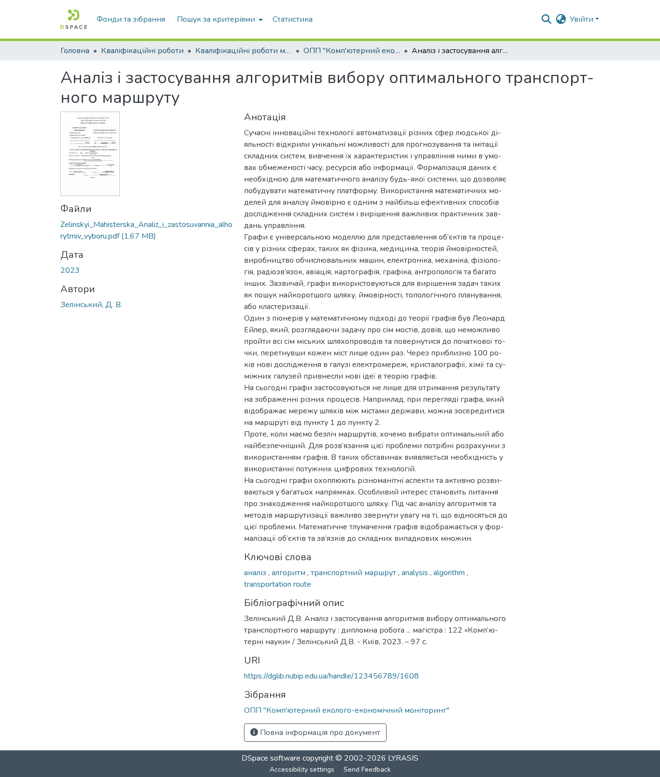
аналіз (256, 572)
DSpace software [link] (271, 758)
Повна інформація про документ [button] (319, 732)
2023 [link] (70, 270)
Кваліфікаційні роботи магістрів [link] (243, 50)
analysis (416, 572)
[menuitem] (219, 19)
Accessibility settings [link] (302, 769)
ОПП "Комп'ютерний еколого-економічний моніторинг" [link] (351, 50)
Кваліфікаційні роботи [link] (142, 50)
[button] (73, 19)
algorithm (450, 572)
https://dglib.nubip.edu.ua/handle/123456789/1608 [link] (331, 676)
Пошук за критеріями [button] (216, 19)
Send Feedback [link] (367, 769)
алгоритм (289, 572)
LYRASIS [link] (403, 758)
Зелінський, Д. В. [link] (91, 304)
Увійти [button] (582, 19)
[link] (146, 230)
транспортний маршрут (354, 572)
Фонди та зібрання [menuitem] (131, 19)
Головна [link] (74, 50)
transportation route (277, 584)
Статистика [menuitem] (293, 19)
